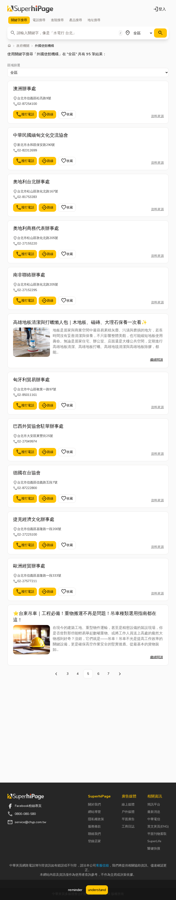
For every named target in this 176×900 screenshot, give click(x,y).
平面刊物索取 (157, 834)
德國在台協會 (27, 473)
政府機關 (22, 46)
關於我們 (94, 804)
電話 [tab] (39, 20)
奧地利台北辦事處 (31, 182)
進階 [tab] (57, 20)
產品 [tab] (75, 20)
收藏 (67, 114)
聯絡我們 (94, 834)
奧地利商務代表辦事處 (36, 228)
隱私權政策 (96, 819)
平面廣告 (128, 819)
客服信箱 (102, 865)
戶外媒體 (128, 812)
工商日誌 (128, 826)
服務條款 (94, 826)
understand (97, 889)
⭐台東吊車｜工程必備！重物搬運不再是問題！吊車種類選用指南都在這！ (84, 616)
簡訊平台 (153, 804)
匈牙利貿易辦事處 (31, 380)
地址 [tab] (94, 20)
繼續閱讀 (156, 360)
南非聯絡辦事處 (29, 275)
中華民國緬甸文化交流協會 (40, 135)
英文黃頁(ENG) (158, 826)
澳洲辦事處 (24, 89)
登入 (159, 9)
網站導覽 (94, 812)
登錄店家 (94, 841)
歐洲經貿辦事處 (29, 566)
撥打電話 (25, 114)
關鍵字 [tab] (19, 20)
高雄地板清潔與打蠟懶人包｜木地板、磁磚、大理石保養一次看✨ (80, 322)
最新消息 (153, 812)
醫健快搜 (153, 848)
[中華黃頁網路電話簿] (30, 9)
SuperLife (154, 841)
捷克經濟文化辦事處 (33, 519)
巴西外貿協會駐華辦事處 (38, 426)
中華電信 (153, 819)
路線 (47, 114)
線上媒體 (128, 804)
